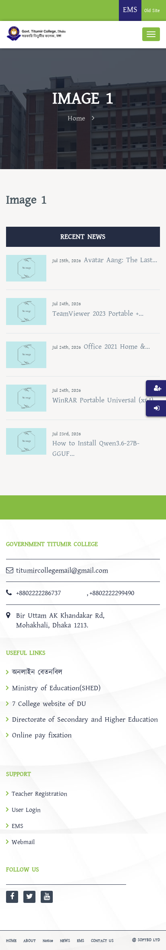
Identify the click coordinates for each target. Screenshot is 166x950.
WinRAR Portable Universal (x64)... (105, 400)
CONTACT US (102, 941)
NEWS (65, 941)
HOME (11, 941)
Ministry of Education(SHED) (56, 688)
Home (76, 118)
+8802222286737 (38, 593)
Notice (48, 941)
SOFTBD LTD (149, 940)
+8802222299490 (111, 593)
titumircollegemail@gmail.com (62, 570)
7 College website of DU (49, 704)
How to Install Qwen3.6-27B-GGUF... (95, 448)
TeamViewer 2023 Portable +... (97, 313)
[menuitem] (156, 400)
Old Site (152, 10)
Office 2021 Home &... (117, 347)
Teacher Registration (39, 793)
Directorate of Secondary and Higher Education (85, 719)
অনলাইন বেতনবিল (37, 672)
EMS (17, 826)
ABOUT (29, 941)
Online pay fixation (42, 735)
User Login (26, 809)
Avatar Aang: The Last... (120, 260)
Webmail (23, 842)
